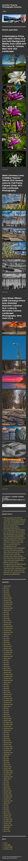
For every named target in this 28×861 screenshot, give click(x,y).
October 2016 (7, 823)
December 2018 (8, 771)
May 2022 (6, 688)
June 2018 (6, 783)
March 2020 (7, 740)
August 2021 (7, 706)
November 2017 (8, 797)
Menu (4, 11)
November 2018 (8, 773)
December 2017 (8, 795)
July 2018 (6, 781)
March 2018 (7, 789)
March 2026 (7, 596)
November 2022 (8, 676)
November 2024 (8, 628)
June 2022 (6, 686)
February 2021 (7, 718)
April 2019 (6, 762)
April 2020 (7, 738)
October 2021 (7, 702)
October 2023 (7, 654)
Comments (8, 847)
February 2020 (8, 742)
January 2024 (7, 648)
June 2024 (6, 638)
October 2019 (7, 750)
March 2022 (7, 692)
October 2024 (7, 630)
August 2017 (7, 803)
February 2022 (8, 694)
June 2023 (6, 662)
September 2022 (8, 680)
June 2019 (6, 758)
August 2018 (7, 779)
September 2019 (8, 752)
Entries (7, 845)
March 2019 (7, 765)
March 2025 (7, 620)
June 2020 (6, 734)
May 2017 (6, 809)
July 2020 (6, 732)
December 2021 (8, 698)
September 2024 (8, 632)
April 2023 (7, 666)
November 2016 (8, 821)
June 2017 (6, 807)
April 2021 (6, 714)
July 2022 (6, 684)
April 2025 (7, 618)
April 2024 (7, 642)
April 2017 (6, 811)
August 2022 (7, 682)
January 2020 (7, 744)
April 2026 (7, 594)
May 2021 (6, 712)
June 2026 (6, 590)
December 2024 (8, 626)
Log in (5, 843)
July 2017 (6, 805)
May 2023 (6, 664)
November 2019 (8, 748)
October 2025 (7, 606)
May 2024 (6, 640)
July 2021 (6, 708)
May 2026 (6, 592)
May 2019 (6, 760)
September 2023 (8, 656)
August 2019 (7, 754)
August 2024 (7, 634)
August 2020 (7, 730)
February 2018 (8, 791)
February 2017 (7, 815)
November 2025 (8, 604)
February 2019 (7, 767)
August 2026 (7, 586)
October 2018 (7, 775)
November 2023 (8, 652)
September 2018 (8, 777)
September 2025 (8, 608)
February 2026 (8, 598)
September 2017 (8, 801)
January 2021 (7, 720)
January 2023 (7, 672)
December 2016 (8, 819)
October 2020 (7, 726)
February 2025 (8, 622)
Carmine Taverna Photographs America (11, 6)
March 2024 (7, 644)
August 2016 (7, 827)
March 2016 (7, 831)
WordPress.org (8, 849)
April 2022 (7, 690)
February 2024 (8, 646)
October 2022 (7, 678)
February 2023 (8, 670)
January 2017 (7, 817)
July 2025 (6, 612)
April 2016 (6, 829)
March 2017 (7, 813)
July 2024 (6, 636)
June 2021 (6, 710)
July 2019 (6, 756)
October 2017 (7, 799)
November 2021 (8, 700)
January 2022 (7, 696)
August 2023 (7, 658)
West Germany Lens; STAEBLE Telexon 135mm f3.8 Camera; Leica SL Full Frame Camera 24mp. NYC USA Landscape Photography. (13, 183)
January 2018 (7, 793)
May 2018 (6, 785)
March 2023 (7, 668)
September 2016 (8, 825)
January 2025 (7, 624)
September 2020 (8, 728)
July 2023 (6, 660)
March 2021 (7, 716)
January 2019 (7, 769)
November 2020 (8, 724)
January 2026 (7, 600)
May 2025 (6, 616)
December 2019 (8, 746)
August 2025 (7, 610)
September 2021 (8, 704)
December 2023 (8, 650)
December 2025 (8, 602)
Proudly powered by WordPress (9, 858)
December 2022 (8, 674)
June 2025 (6, 614)
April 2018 (6, 787)
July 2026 (6, 588)
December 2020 (8, 722)
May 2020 (6, 736)
